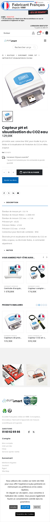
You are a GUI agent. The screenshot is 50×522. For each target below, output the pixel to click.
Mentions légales (9, 462)
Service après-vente (10, 452)
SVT (41, 336)
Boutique (7, 33)
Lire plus (13, 507)
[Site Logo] (10, 40)
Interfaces (14, 286)
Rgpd (4, 468)
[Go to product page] (13, 272)
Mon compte (7, 443)
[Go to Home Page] (2, 55)
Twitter (9, 193)
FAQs (4, 449)
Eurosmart (7, 286)
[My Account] (33, 33)
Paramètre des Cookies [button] (25, 514)
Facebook (4, 193)
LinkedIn (13, 193)
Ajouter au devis (10, 180)
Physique (14, 336)
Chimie (37, 286)
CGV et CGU (7, 446)
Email (18, 193)
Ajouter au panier (31, 172)
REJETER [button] (37, 507)
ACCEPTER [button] (25, 507)
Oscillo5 (5, 465)
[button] (45, 40)
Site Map (5, 471)
